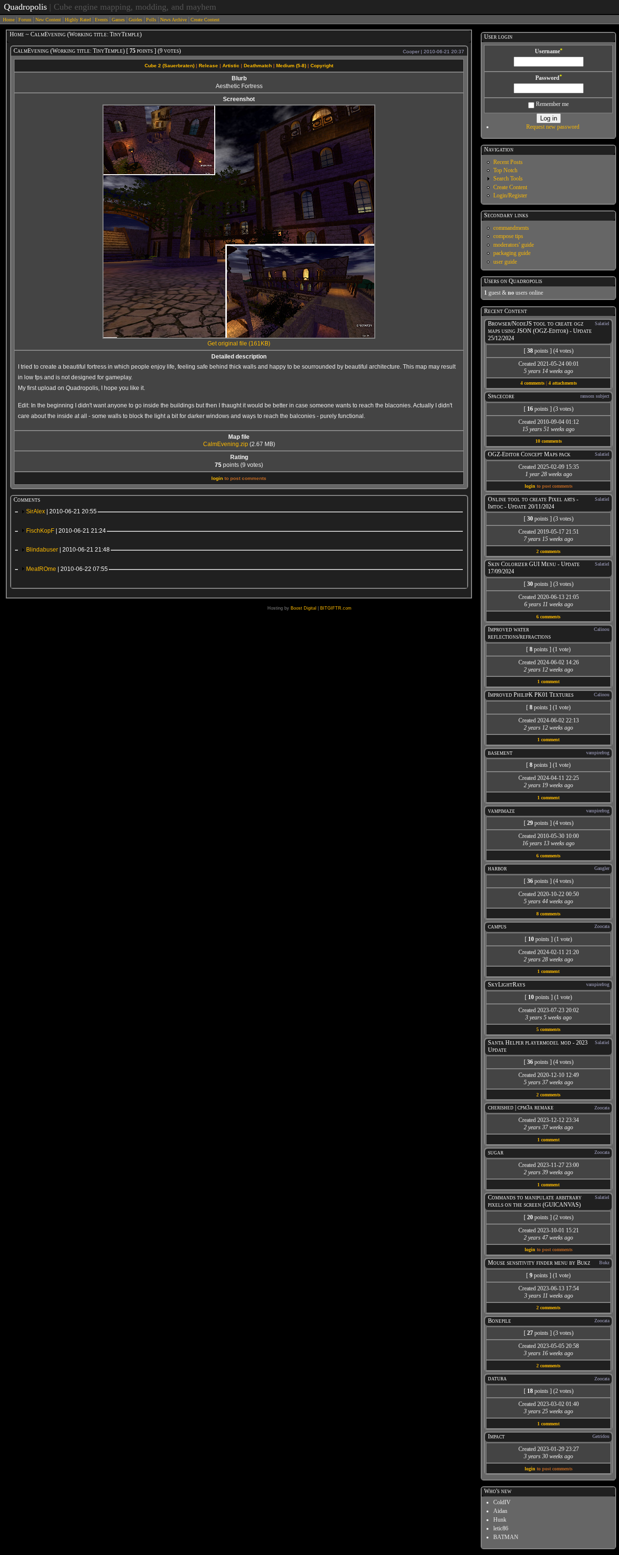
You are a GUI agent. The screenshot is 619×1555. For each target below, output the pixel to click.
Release (208, 65)
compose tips (508, 236)
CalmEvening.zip (225, 444)
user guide (505, 261)
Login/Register (510, 195)
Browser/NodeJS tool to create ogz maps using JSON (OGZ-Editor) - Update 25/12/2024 (540, 331)
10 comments (548, 441)
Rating (239, 457)
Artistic (230, 65)
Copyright (321, 65)
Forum (24, 19)
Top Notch (505, 170)
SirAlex (61, 511)
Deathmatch (258, 65)
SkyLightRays (506, 984)
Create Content (205, 19)
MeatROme (67, 569)
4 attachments (562, 383)
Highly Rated (78, 19)
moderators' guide (513, 244)
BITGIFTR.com (336, 608)
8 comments (548, 913)
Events (101, 19)
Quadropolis (25, 7)
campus (497, 926)
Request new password (552, 126)
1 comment (548, 681)
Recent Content (505, 311)
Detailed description (238, 356)
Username (548, 51)
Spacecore (501, 396)
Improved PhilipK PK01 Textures (531, 694)
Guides (135, 19)
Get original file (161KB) (238, 343)
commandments (511, 227)
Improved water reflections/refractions (519, 633)
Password (548, 78)
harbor (497, 868)
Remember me (551, 104)
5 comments (548, 1029)
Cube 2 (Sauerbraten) (169, 65)
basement (500, 752)
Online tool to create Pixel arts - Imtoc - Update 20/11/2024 (533, 503)
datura (497, 1378)
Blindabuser (68, 549)
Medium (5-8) (291, 65)
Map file (239, 437)
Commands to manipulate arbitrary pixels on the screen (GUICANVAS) (535, 1201)
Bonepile (499, 1320)
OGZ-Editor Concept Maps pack (529, 454)
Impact (496, 1436)
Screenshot (239, 99)
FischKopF (66, 530)
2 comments (548, 551)
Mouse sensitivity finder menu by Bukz (539, 1262)
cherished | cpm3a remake (521, 1107)
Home (9, 19)
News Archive (173, 19)
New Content (48, 19)
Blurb (239, 78)
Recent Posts (508, 162)
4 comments (532, 383)
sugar (495, 1152)
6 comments (548, 616)
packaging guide (512, 253)
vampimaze (501, 810)
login (217, 478)
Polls (151, 19)
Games (118, 19)
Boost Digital (303, 608)
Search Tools (508, 178)
